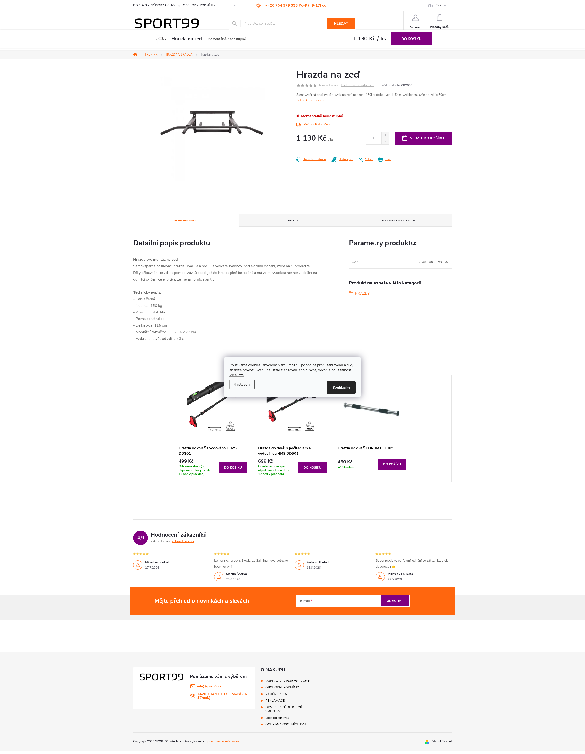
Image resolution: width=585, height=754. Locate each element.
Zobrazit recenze (183, 541)
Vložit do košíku (427, 138)
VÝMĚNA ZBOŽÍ (277, 694)
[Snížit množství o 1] (385, 141)
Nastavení (242, 384)
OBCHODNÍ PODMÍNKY (199, 5)
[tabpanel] (213, 428)
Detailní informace (309, 100)
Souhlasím (341, 387)
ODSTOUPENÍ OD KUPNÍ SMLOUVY (283, 709)
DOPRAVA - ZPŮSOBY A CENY (154, 5)
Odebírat (395, 601)
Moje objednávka (277, 718)
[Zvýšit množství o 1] (385, 135)
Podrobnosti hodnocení (357, 85)
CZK (438, 5)
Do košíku (411, 38)
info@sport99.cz (209, 686)
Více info (236, 375)
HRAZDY (362, 293)
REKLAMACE (275, 700)
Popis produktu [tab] (186, 220)
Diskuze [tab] (292, 220)
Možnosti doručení (316, 124)
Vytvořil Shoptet (441, 741)
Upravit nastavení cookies (222, 741)
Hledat (341, 23)
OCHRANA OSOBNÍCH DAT (285, 724)
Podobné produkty (396, 220)
